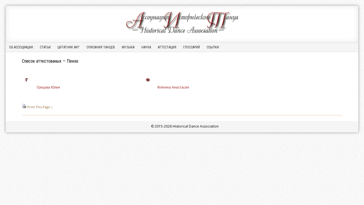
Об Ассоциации (21, 47)
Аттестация (167, 47)
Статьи (45, 47)
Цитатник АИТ (68, 47)
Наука (146, 47)
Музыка (128, 47)
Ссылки (213, 47)
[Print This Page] (24, 107)
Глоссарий (191, 47)
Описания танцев (100, 47)
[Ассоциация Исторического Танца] (182, 33)
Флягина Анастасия (173, 87)
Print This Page (38, 107)
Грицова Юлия (48, 87)
